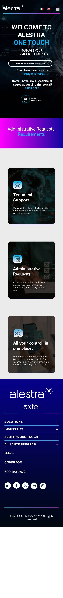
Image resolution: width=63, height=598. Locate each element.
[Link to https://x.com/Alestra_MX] (25, 485)
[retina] (31, 386)
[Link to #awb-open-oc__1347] (57, 9)
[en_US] (48, 9)
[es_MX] (41, 9)
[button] (31, 421)
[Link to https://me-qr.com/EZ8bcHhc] (42, 486)
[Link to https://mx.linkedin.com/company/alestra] (7, 485)
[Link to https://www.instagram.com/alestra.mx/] (34, 485)
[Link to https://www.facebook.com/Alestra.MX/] (16, 485)
